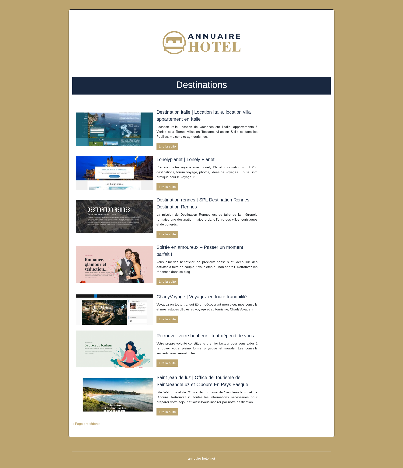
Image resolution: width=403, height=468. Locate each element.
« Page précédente (86, 424)
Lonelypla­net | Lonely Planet (185, 159)
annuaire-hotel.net (201, 458)
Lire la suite (167, 146)
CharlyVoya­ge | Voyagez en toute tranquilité (201, 296)
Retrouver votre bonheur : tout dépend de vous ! (206, 335)
